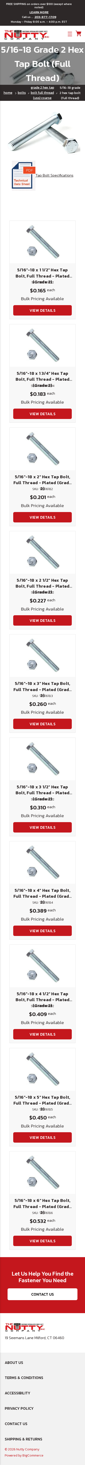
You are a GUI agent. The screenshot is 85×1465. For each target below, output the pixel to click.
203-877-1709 (45, 17)
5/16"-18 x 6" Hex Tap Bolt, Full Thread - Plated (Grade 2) (42, 1206)
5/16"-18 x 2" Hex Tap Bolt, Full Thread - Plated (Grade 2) (42, 483)
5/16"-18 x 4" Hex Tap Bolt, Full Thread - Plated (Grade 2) (42, 896)
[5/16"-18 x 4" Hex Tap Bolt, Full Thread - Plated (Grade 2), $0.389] (42, 862)
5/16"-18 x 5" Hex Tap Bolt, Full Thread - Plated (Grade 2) (42, 1103)
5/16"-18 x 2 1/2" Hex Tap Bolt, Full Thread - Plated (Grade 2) (43, 586)
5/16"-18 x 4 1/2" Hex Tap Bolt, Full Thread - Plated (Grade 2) (43, 1000)
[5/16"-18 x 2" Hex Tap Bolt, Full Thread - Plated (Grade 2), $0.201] (42, 449)
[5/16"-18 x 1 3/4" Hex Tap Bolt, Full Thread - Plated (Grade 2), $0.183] (42, 345)
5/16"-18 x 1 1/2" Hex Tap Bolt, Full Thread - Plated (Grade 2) (43, 276)
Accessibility (17, 1393)
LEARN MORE (39, 12)
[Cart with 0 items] (78, 33)
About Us (14, 1362)
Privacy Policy (19, 1408)
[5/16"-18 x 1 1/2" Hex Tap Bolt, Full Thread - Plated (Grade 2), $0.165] (42, 242)
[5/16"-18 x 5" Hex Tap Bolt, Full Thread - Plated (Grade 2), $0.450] (42, 1069)
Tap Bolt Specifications (54, 175)
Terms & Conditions (24, 1377)
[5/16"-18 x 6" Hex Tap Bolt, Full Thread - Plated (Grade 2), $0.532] (42, 1172)
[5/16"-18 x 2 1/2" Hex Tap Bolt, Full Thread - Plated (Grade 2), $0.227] (42, 552)
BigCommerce (32, 1455)
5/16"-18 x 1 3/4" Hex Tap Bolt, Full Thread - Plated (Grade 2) (43, 379)
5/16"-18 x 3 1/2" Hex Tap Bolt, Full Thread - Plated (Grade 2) (43, 793)
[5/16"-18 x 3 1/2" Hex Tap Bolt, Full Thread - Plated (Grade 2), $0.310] (42, 759)
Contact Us (42, 1294)
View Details (42, 310)
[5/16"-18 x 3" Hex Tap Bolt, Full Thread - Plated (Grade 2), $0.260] (42, 655)
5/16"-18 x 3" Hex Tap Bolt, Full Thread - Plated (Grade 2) (42, 689)
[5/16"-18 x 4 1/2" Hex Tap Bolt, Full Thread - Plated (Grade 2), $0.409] (42, 966)
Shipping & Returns (23, 1439)
